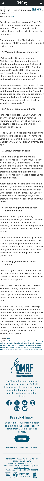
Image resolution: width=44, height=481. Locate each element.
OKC (7, 347)
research (6, 350)
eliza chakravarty (22, 343)
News (8, 339)
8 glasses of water (13, 341)
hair (1, 345)
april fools (27, 341)
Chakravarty (39, 341)
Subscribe (22, 439)
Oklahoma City (13, 347)
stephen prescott (33, 350)
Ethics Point (24, 448)
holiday (5, 345)
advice (21, 341)
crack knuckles (4, 343)
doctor (11, 343)
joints (9, 345)
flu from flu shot (32, 343)
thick (40, 350)
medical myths (23, 345)
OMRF (1, 350)
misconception (32, 345)
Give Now (36, 9)
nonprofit (2, 347)
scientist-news (19, 350)
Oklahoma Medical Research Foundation (29, 347)
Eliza (15, 343)
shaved (26, 350)
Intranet (34, 448)
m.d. (16, 345)
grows (40, 343)
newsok (39, 345)
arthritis (32, 341)
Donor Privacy (11, 448)
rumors (12, 350)
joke (13, 345)
